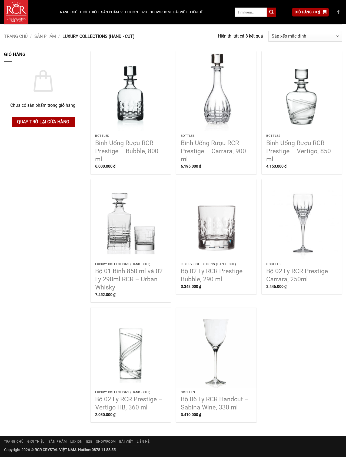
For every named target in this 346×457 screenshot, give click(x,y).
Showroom (160, 12)
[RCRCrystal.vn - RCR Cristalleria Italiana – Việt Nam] (27, 12)
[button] (310, 12)
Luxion (131, 12)
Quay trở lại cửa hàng (43, 121)
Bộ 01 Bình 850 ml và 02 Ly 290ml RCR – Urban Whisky (129, 279)
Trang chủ (67, 12)
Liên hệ (196, 12)
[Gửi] (271, 12)
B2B (144, 12)
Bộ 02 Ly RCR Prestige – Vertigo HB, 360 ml (128, 403)
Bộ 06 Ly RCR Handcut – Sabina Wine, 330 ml (215, 403)
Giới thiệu (89, 12)
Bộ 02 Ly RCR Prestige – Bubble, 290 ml (214, 275)
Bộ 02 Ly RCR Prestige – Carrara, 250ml (300, 275)
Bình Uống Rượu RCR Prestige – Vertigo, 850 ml (298, 151)
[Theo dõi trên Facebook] (338, 12)
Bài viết (180, 12)
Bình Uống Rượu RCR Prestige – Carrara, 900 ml (213, 151)
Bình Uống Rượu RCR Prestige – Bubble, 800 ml (126, 151)
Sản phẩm (110, 12)
